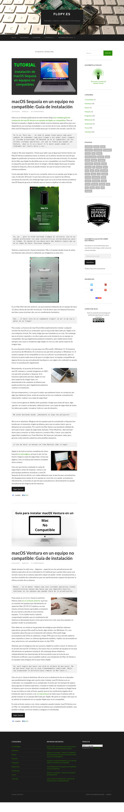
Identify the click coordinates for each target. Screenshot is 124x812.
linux (105, 167)
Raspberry (96, 181)
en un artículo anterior (31, 601)
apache (96, 146)
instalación (89, 164)
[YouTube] (105, 290)
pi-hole (88, 177)
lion (87, 170)
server (88, 184)
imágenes (101, 160)
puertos (88, 181)
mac (92, 170)
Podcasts (88, 112)
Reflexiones (89, 120)
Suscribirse (90, 262)
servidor (94, 184)
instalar (97, 164)
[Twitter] (92, 285)
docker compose (91, 157)
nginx (93, 174)
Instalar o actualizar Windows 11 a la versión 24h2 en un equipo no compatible (61, 762)
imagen (94, 160)
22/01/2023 (16, 563)
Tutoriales (48, 37)
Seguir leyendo (18, 489)
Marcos (25, 111)
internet (88, 167)
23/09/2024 (16, 111)
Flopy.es (62, 14)
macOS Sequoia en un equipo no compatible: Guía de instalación (43, 104)
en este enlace (43, 694)
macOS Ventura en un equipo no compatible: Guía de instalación (43, 555)
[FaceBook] (92, 290)
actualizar (89, 146)
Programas (24, 37)
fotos (107, 157)
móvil (87, 174)
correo (88, 153)
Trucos (87, 128)
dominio (100, 157)
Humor (87, 107)
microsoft (104, 170)
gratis (87, 160)
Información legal (65, 37)
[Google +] (105, 285)
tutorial (102, 184)
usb (108, 184)
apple (102, 146)
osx (99, 174)
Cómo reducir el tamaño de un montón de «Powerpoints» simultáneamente (60, 780)
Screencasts (89, 124)
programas (96, 177)
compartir (89, 150)
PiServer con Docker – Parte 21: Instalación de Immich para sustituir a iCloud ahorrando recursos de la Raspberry (61, 754)
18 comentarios (37, 111)
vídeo (92, 187)
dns (93, 153)
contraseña (107, 150)
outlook (104, 174)
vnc (87, 187)
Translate (97, 748)
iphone (99, 167)
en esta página (24, 454)
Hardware (37, 37)
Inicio (14, 37)
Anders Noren (98, 794)
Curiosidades (89, 99)
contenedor (97, 150)
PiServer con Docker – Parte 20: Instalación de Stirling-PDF (61, 774)
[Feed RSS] (98, 298)
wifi (103, 187)
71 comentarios (37, 563)
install (104, 164)
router (104, 181)
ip (93, 167)
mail (97, 170)
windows (88, 191)
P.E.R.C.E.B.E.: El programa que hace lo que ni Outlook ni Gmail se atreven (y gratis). (61, 747)
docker (99, 153)
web (97, 187)
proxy (103, 177)
